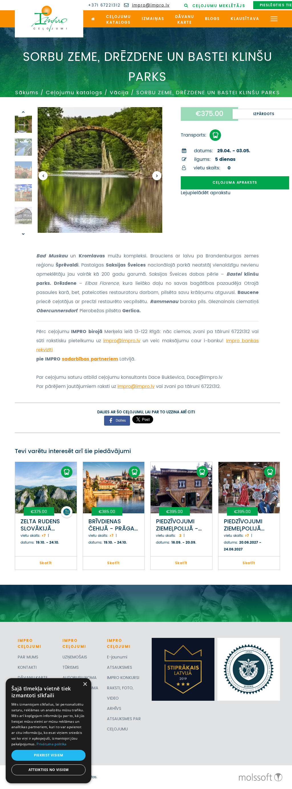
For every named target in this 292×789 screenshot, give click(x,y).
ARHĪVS (114, 708)
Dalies (121, 420)
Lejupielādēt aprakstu (205, 193)
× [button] (85, 684)
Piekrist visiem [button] (48, 755)
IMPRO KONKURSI (123, 677)
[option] (100, 170)
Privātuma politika (51, 744)
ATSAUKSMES (119, 667)
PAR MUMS (28, 657)
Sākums (26, 93)
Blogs (212, 19)
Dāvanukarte (184, 20)
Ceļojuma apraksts (235, 182)
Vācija (119, 93)
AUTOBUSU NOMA (79, 677)
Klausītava (245, 19)
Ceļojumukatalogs (118, 20)
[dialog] (48, 730)
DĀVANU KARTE (33, 677)
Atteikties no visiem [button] (49, 769)
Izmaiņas (153, 19)
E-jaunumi (117, 657)
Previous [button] (43, 175)
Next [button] (156, 175)
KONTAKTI (27, 667)
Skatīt (46, 563)
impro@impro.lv (151, 6)
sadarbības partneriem (90, 359)
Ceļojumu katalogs (74, 93)
